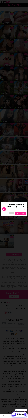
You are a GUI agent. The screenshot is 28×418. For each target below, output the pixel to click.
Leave (11, 212)
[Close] (27, 412)
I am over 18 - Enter (20, 213)
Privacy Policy (22, 209)
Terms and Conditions (13, 209)
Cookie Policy (11, 207)
